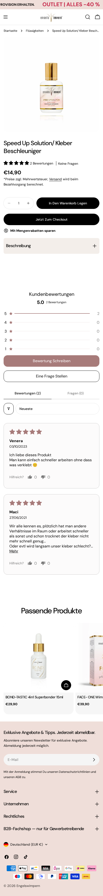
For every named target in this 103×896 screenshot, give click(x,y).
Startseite (10, 31)
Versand (55, 179)
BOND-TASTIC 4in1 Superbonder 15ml (34, 697)
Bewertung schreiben (51, 360)
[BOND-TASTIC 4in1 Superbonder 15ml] (39, 658)
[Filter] (9, 408)
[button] (17, 163)
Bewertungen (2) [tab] (28, 393)
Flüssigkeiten (35, 31)
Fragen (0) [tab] (76, 393)
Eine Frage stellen (51, 376)
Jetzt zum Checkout (52, 219)
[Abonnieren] (94, 760)
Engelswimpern (28, 886)
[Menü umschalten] (5, 17)
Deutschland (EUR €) (26, 844)
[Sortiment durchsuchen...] (87, 17)
